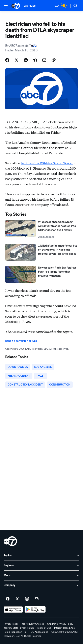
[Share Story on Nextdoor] (35, 60)
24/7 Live (29, 6)
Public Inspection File (15, 632)
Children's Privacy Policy (60, 624)
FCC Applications (39, 632)
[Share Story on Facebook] (7, 60)
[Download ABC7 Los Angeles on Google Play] (35, 609)
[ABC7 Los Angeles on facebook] (8, 599)
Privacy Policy (11, 624)
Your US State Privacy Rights (19, 628)
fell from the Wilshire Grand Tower (47, 162)
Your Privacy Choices (33, 624)
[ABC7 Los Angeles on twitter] (17, 599)
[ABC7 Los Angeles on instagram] (27, 599)
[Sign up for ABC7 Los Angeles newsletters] (37, 599)
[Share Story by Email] (44, 60)
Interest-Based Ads (64, 628)
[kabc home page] (10, 541)
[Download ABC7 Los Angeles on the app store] (13, 609)
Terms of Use (44, 628)
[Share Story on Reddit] (25, 60)
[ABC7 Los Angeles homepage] (15, 5)
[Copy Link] (53, 60)
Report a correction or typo (21, 341)
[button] (5, 5)
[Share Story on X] (16, 60)
